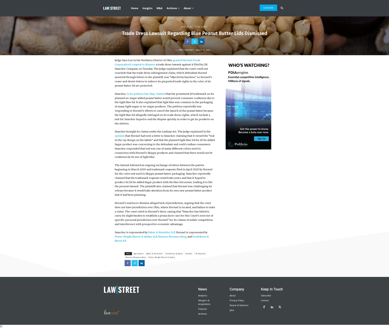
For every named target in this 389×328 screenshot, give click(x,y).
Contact (265, 300)
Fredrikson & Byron (174, 254)
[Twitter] (194, 41)
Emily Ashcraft (186, 50)
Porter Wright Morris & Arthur (161, 257)
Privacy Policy (237, 300)
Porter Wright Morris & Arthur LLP (136, 236)
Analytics (202, 295)
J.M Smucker (200, 254)
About (233, 295)
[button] (282, 8)
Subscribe (266, 295)
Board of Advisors (239, 305)
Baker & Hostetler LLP (161, 232)
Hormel (189, 254)
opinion (120, 135)
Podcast (202, 308)
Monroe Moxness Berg (172, 236)
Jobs (232, 310)
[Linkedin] (201, 41)
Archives (202, 313)
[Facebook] (187, 41)
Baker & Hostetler (154, 254)
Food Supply (201, 27)
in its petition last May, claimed (146, 93)
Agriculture (187, 27)
